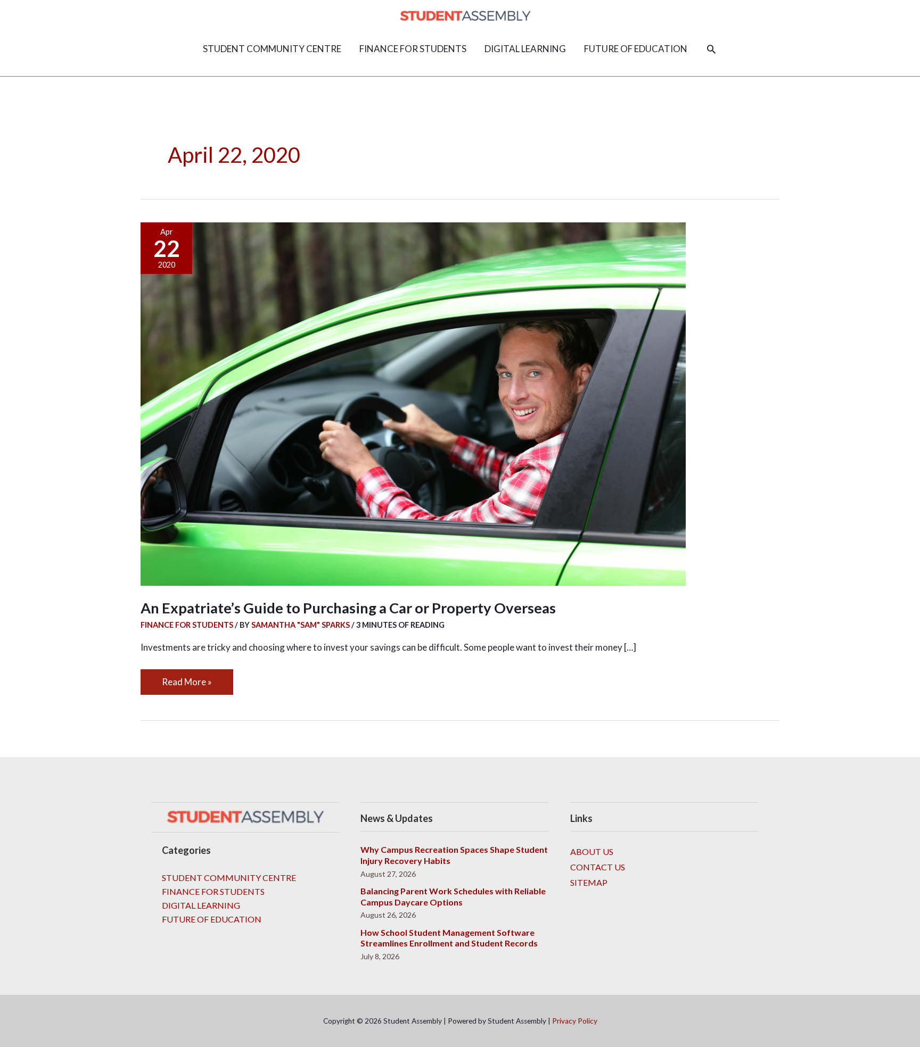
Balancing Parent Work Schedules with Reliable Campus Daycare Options (453, 896)
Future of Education (211, 919)
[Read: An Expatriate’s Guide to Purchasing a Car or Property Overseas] (413, 402)
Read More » (186, 678)
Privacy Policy (574, 1021)
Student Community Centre (229, 877)
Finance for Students (187, 624)
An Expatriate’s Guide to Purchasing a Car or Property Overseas (348, 608)
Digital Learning (201, 905)
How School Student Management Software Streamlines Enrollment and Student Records (449, 938)
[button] (711, 49)
